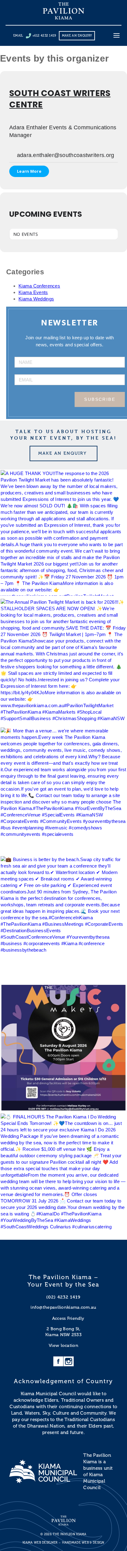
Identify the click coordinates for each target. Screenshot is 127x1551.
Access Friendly (68, 1318)
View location (63, 1345)
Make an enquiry (77, 36)
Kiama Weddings (36, 298)
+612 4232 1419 (44, 36)
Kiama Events (33, 292)
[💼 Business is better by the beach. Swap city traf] (63, 919)
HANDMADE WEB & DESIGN (83, 1543)
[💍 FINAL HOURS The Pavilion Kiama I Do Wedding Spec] (63, 1176)
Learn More (29, 171)
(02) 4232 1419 (63, 1296)
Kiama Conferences (39, 285)
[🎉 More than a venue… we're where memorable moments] (63, 790)
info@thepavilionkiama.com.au (63, 1307)
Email (18, 36)
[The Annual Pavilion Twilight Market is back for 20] (63, 661)
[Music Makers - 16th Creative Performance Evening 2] (63, 1047)
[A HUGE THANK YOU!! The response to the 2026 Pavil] (63, 533)
